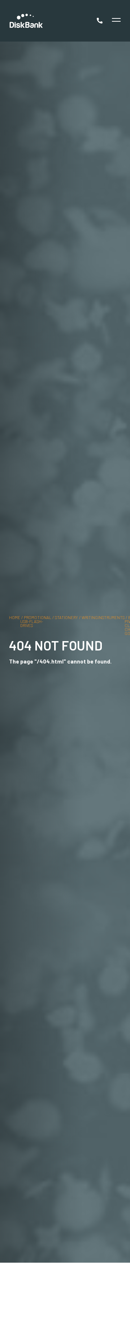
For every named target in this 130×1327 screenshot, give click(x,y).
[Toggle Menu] (115, 21)
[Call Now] (100, 20)
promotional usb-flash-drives (35, 621)
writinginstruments (103, 617)
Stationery (66, 617)
